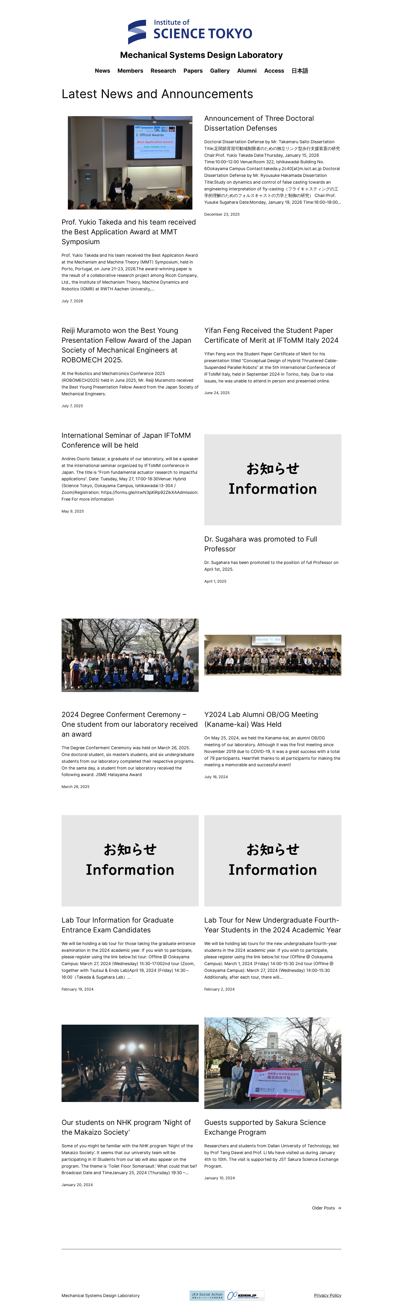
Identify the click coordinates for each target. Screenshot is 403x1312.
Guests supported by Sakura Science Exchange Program (265, 1127)
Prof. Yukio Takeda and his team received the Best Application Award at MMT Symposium (129, 232)
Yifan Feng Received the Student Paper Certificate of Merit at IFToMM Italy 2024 (271, 335)
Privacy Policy (327, 1295)
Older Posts (326, 1207)
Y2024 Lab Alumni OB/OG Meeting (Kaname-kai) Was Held (261, 719)
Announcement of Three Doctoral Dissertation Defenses (259, 123)
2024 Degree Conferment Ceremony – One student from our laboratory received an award (130, 724)
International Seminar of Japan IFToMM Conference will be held (126, 440)
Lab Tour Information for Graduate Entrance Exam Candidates (118, 925)
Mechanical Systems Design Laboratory (201, 55)
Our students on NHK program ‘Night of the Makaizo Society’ (126, 1127)
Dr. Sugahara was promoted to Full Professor (260, 544)
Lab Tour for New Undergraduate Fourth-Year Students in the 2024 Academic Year (272, 925)
